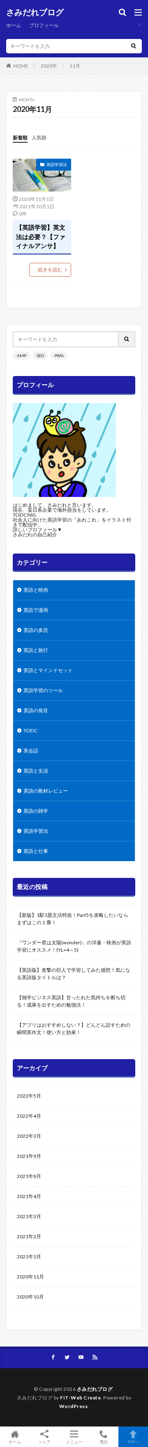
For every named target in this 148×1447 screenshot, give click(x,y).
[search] (133, 46)
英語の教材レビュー (45, 791)
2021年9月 (29, 1156)
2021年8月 (29, 1176)
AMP (21, 355)
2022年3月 (29, 1136)
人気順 (39, 137)
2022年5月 (29, 1096)
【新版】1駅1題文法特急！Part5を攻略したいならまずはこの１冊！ (72, 918)
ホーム (13, 25)
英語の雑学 (35, 811)
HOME (20, 66)
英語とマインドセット (48, 670)
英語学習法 (56, 164)
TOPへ (133, 1441)
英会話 (30, 750)
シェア (44, 1441)
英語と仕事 (35, 851)
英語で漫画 (35, 610)
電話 (103, 1441)
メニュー (74, 1441)
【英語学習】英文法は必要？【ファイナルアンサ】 (40, 236)
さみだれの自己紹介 (35, 534)
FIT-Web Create (80, 1398)
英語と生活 (35, 771)
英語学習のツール (43, 690)
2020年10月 (30, 1297)
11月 (74, 66)
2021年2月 (29, 1236)
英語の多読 (35, 630)
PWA (59, 355)
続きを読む (50, 270)
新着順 (20, 137)
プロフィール (44, 25)
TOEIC (30, 730)
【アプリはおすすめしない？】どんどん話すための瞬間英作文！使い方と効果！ (73, 1028)
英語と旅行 (35, 650)
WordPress (73, 1406)
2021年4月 (29, 1196)
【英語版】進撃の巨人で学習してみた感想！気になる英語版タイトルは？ (73, 973)
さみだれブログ (35, 12)
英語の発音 (35, 710)
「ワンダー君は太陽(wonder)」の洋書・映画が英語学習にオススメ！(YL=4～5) (74, 946)
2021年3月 (29, 1216)
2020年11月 (30, 1277)
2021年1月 (29, 1256)
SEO (40, 355)
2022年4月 (29, 1116)
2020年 (49, 66)
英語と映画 (35, 590)
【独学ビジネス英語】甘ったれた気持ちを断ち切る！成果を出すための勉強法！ (71, 1001)
